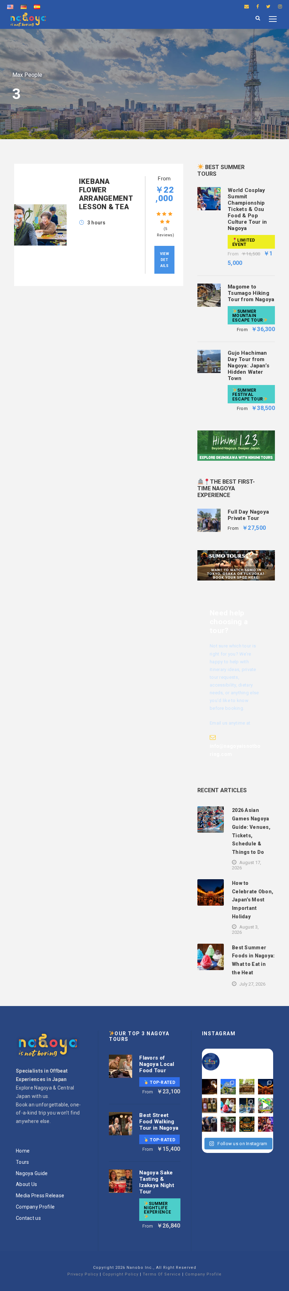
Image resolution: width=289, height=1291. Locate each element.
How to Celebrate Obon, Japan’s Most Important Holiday (252, 899)
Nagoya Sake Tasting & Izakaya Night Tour (156, 1182)
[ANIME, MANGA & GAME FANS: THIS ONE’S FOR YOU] (265, 1124)
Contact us (28, 1218)
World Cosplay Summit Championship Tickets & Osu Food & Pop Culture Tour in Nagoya (247, 209)
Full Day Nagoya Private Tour (248, 515)
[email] (246, 6)
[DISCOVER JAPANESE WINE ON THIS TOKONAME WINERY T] (209, 1105)
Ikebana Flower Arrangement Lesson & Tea (106, 194)
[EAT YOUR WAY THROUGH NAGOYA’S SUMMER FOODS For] (228, 1105)
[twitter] (268, 6)
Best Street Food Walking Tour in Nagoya (158, 1121)
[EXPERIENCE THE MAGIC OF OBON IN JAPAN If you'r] (265, 1086)
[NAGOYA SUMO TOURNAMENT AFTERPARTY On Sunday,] (246, 1124)
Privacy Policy (82, 1274)
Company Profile (35, 1207)
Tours (22, 1162)
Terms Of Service (162, 1274)
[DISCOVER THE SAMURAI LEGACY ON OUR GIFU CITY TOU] (228, 1086)
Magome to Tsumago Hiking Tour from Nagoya (251, 293)
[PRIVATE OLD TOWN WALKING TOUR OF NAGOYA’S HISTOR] (228, 1124)
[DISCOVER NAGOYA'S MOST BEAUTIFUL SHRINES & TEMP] (246, 1086)
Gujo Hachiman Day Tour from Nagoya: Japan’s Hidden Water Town (248, 365)
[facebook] (257, 6)
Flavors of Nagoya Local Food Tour (156, 1064)
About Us (26, 1184)
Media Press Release (40, 1195)
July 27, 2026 (252, 984)
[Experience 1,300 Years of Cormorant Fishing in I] (209, 1086)
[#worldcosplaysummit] (265, 1105)
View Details (164, 260)
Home (23, 1151)
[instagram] (280, 6)
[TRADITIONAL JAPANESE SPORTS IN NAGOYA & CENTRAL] (209, 1124)
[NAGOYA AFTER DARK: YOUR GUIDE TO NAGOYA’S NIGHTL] (246, 1105)
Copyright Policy (121, 1274)
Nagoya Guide (32, 1173)
